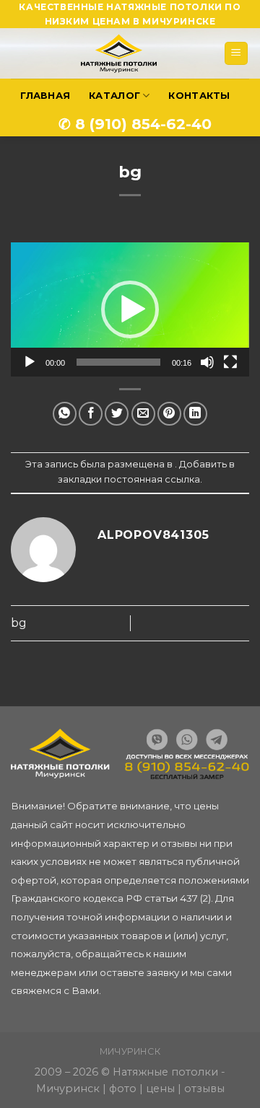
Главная (45, 95)
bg (19, 623)
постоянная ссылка (152, 479)
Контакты (199, 95)
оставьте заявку (139, 972)
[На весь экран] (230, 362)
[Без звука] (207, 362)
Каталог (114, 95)
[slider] (118, 362)
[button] (130, 309)
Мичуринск (130, 1051)
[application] (130, 309)
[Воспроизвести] (29, 362)
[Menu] (236, 54)
